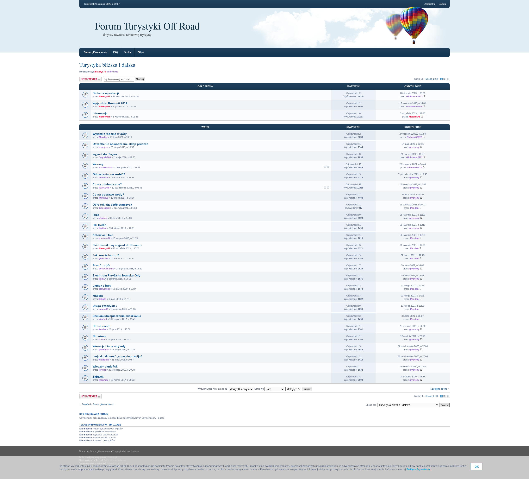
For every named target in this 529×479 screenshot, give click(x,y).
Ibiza (96, 214)
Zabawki (98, 376)
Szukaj (127, 52)
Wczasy (98, 164)
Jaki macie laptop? (106, 255)
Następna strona (438, 389)
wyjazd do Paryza (105, 154)
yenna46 (103, 258)
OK (477, 466)
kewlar (102, 329)
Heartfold (104, 359)
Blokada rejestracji (106, 93)
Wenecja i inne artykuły (109, 346)
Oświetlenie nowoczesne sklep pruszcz (120, 144)
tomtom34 (104, 238)
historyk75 (100, 71)
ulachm (103, 218)
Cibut (102, 339)
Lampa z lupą (102, 285)
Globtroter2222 (414, 96)
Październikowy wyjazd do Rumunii (117, 245)
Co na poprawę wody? (108, 194)
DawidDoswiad (414, 106)
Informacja (100, 113)
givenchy (414, 147)
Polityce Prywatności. (419, 469)
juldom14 (104, 349)
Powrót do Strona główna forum (97, 404)
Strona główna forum (95, 52)
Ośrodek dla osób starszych (112, 204)
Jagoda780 (105, 157)
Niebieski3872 (414, 137)
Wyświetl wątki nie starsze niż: (213, 389)
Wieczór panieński (105, 366)
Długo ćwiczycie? (105, 305)
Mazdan (103, 137)
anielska (103, 177)
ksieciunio (112, 71)
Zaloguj (442, 4)
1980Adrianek (106, 268)
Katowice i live (103, 235)
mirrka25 (103, 198)
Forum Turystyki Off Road (147, 25)
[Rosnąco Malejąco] (298, 389)
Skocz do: (371, 405)
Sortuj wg (259, 389)
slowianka (104, 289)
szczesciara (105, 167)
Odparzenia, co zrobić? (109, 174)
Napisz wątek (86, 78)
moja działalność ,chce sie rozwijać (117, 356)
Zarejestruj (429, 4)
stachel (103, 319)
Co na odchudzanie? (107, 184)
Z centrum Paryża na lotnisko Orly (116, 275)
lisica (102, 278)
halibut (103, 228)
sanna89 (103, 309)
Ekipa (141, 52)
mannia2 (103, 380)
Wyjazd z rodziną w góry (110, 133)
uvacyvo (103, 147)
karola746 (104, 187)
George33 (104, 208)
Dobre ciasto (102, 326)
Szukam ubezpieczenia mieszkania (117, 316)
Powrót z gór (101, 265)
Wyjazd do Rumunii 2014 (110, 103)
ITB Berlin (99, 224)
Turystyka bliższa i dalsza (107, 64)
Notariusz (99, 336)
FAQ (115, 52)
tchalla (102, 299)
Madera (98, 295)
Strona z (431, 79)
